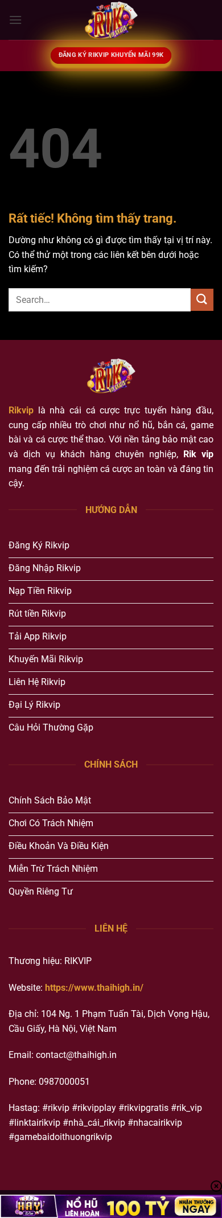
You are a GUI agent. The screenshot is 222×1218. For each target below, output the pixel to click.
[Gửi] (202, 300)
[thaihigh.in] (111, 20)
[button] (15, 20)
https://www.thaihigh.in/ (94, 987)
